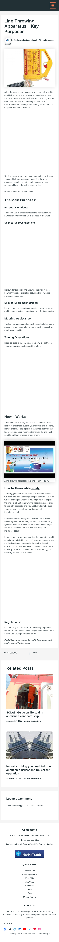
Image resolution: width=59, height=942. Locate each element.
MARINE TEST (29, 870)
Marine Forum (29, 897)
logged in (22, 805)
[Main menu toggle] (53, 5)
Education (29, 885)
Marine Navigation (32, 721)
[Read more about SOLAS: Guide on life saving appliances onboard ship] (29, 691)
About (29, 889)
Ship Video (29, 882)
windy (35, 488)
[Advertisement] (29, 141)
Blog (30, 893)
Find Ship (29, 878)
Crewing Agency (29, 874)
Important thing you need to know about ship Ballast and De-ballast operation (28, 770)
